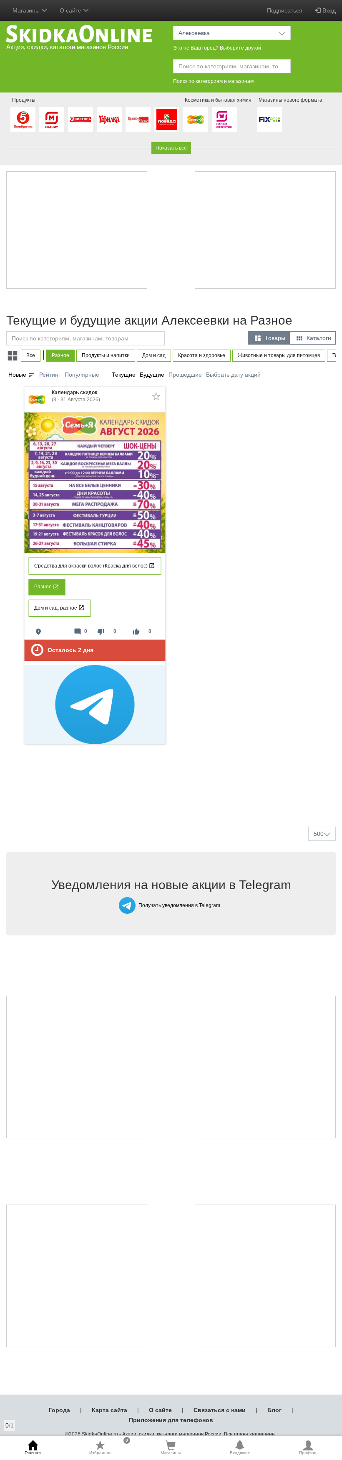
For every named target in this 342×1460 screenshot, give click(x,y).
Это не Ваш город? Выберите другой (217, 48)
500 (319, 833)
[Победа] (166, 119)
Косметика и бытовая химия (218, 100)
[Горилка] (109, 119)
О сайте (160, 1410)
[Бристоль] (80, 119)
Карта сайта (109, 1410)
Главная (32, 1452)
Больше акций (173, 800)
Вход (328, 10)
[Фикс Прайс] (269, 119)
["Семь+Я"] (195, 119)
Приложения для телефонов (171, 1420)
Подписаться (284, 10)
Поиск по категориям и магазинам (213, 81)
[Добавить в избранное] (156, 396)
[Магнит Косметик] (224, 119)
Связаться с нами (220, 1410)
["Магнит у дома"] (51, 119)
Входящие (240, 1452)
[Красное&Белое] (138, 119)
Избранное (108, 1447)
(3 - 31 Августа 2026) (76, 396)
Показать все (171, 148)
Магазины (171, 1452)
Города (59, 1410)
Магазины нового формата (290, 100)
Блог (274, 1410)
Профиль (308, 1452)
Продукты (23, 100)
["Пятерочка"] (22, 119)
